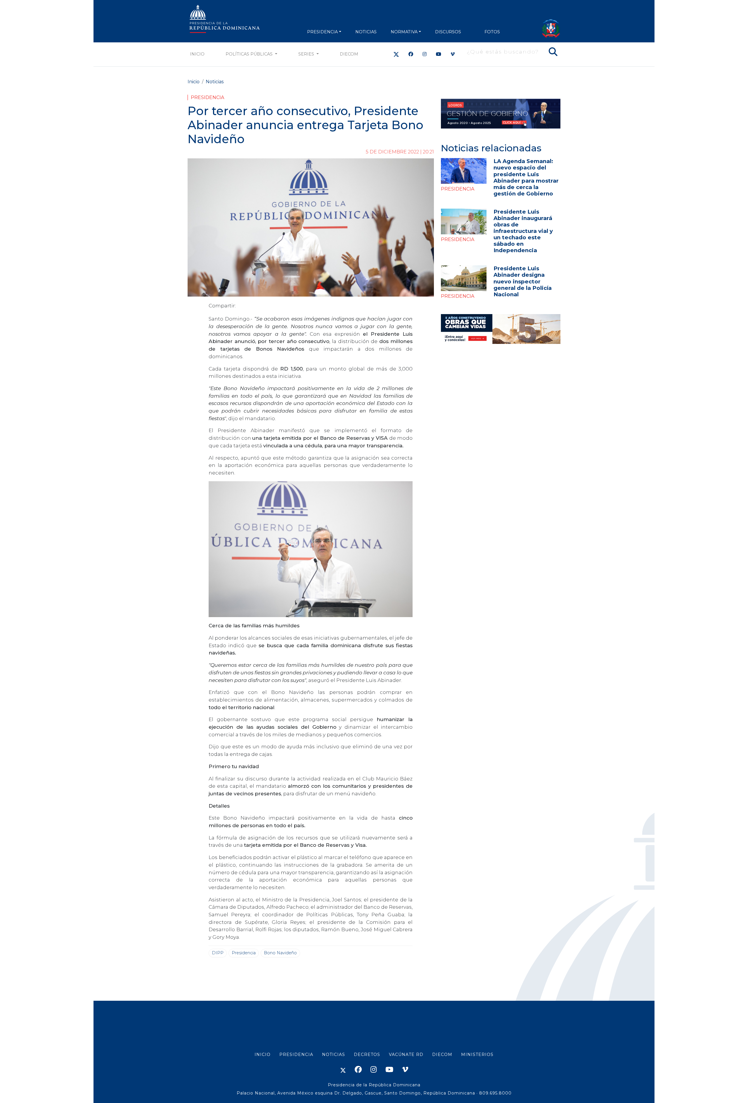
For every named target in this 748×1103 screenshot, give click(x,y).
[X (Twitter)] (396, 54)
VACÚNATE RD (406, 1054)
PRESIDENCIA (322, 31)
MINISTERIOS (477, 1054)
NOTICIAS (366, 31)
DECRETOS (367, 1054)
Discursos (448, 31)
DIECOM (349, 54)
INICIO (262, 1054)
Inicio (197, 54)
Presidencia (207, 97)
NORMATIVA (404, 31)
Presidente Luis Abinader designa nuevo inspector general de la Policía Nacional (523, 281)
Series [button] (306, 54)
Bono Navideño (280, 952)
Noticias (215, 81)
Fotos (492, 31)
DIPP (218, 952)
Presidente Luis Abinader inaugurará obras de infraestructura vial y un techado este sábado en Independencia (523, 231)
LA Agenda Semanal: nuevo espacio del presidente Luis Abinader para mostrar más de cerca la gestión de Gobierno (526, 177)
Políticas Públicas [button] (250, 54)
